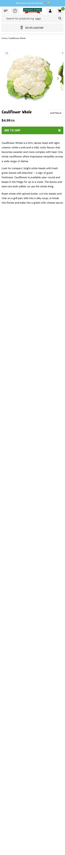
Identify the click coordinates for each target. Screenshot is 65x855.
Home (4, 38)
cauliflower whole (17, 38)
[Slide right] (58, 78)
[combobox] (29, 18)
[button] (5, 11)
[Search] (59, 18)
